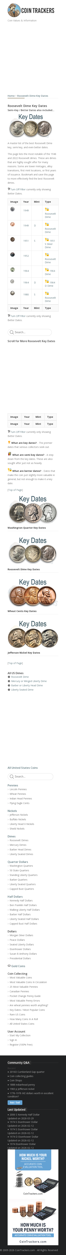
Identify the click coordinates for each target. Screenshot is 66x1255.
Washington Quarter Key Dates (27, 527)
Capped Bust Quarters (22, 888)
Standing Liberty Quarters (24, 875)
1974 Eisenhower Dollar (23, 1144)
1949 (26, 210)
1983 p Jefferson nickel (22, 1089)
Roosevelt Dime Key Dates (32, 95)
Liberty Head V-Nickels (22, 824)
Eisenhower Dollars (20, 949)
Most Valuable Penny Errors (25, 1000)
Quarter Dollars (18, 862)
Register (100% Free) (21, 1044)
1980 (26, 294)
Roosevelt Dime (50, 215)
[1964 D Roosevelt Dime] (14, 281)
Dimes (12, 836)
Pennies (13, 785)
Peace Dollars (17, 939)
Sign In (13, 1040)
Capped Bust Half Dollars (23, 923)
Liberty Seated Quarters (23, 884)
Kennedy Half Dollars (21, 900)
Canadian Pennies (19, 991)
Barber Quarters (18, 879)
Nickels (12, 811)
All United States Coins (23, 768)
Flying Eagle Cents (19, 803)
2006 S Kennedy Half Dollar (25, 1114)
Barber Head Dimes (20, 849)
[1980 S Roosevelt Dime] (14, 293)
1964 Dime (50, 272)
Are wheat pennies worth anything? (29, 1005)
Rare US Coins (17, 1014)
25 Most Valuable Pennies (24, 986)
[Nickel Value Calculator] (33, 1173)
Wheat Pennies (18, 793)
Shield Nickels (17, 828)
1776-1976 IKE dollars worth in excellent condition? (30, 1095)
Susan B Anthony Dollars (23, 953)
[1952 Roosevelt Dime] (14, 254)
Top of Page (15, 490)
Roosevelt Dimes (19, 840)
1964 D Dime (50, 284)
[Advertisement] (33, 57)
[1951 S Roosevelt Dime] (14, 239)
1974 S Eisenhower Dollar (24, 1122)
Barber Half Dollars (20, 914)
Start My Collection (20, 1035)
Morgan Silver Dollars (21, 935)
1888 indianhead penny (22, 1084)
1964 (26, 270)
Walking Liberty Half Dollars (25, 909)
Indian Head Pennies (21, 798)
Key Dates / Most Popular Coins (27, 1009)
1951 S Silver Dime (50, 244)
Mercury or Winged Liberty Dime (29, 681)
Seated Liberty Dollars (22, 944)
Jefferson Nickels (19, 814)
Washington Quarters (21, 865)
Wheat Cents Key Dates (22, 611)
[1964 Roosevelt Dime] (14, 269)
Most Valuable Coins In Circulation (28, 982)
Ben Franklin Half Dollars (23, 905)
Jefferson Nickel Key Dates (24, 652)
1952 (26, 255)
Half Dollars (15, 897)
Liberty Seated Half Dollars (24, 919)
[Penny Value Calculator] (33, 1221)
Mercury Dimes (18, 844)
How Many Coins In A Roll (24, 1019)
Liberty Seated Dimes (21, 854)
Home (11, 95)
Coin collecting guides (21, 1076)
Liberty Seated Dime (22, 689)
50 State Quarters (19, 870)
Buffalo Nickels (18, 819)
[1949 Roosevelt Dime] (14, 209)
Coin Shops (16, 1080)
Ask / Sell (15, 1102)
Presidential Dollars (20, 958)
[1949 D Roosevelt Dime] (14, 224)
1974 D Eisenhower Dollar (24, 1136)
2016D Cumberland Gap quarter (27, 1071)
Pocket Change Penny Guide (25, 996)
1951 (26, 240)
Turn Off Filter (18, 189)
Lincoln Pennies (18, 789)
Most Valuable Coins (21, 977)
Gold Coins (18, 966)
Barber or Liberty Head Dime (27, 685)
